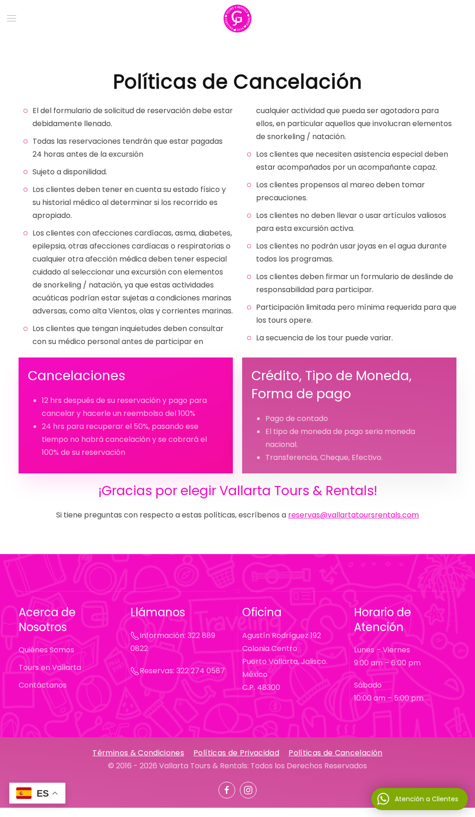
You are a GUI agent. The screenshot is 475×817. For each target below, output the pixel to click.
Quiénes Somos (46, 650)
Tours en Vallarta (50, 667)
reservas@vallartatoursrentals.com (353, 515)
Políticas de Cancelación (335, 752)
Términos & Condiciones (138, 752)
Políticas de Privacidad (236, 752)
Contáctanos (43, 685)
